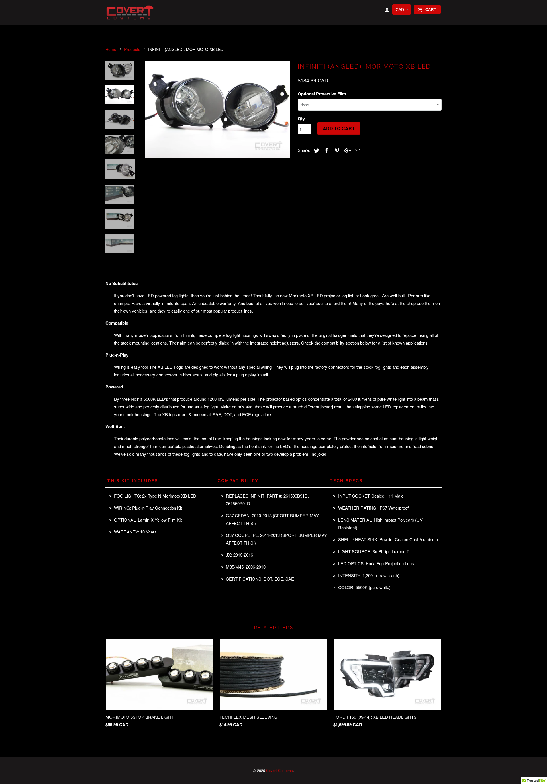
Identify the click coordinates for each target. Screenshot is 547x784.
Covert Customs (279, 770)
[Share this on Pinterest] (336, 150)
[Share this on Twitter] (315, 150)
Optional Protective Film (322, 94)
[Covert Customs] (131, 12)
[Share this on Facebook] (325, 150)
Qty (301, 118)
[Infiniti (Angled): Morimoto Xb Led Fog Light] (217, 109)
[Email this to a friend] (356, 150)
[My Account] (387, 10)
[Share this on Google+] (346, 150)
